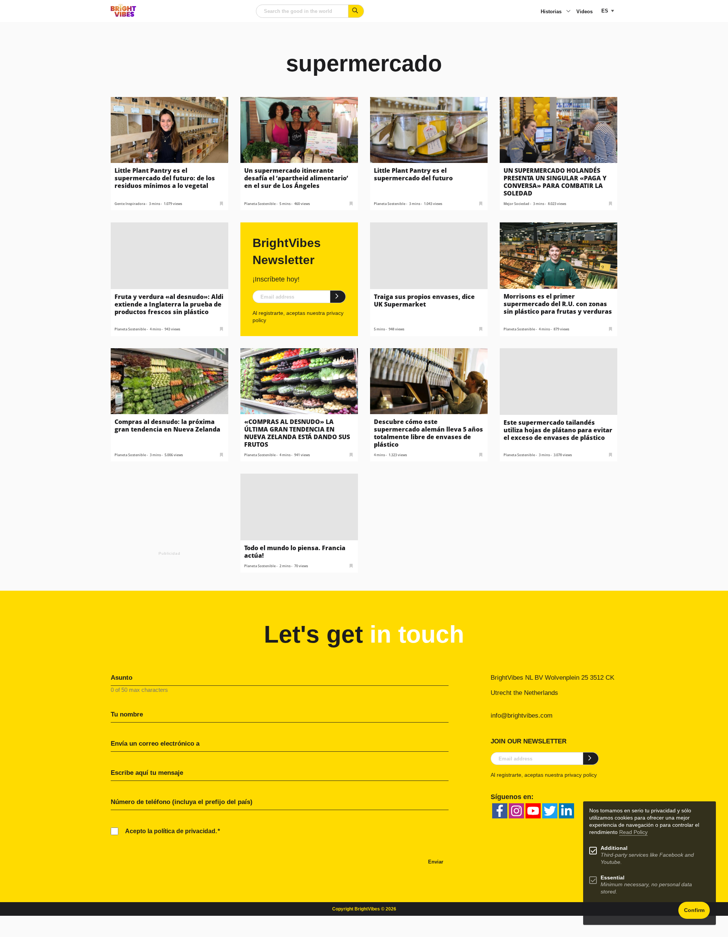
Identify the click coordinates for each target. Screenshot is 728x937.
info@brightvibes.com (521, 715)
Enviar (435, 862)
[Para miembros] (221, 203)
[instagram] (516, 810)
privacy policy (581, 775)
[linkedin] (566, 810)
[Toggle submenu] (568, 12)
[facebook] (499, 810)
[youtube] (533, 810)
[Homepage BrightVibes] (123, 14)
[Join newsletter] (338, 296)
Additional (614, 848)
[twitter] (549, 810)
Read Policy (633, 832)
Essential (612, 878)
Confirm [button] (694, 910)
